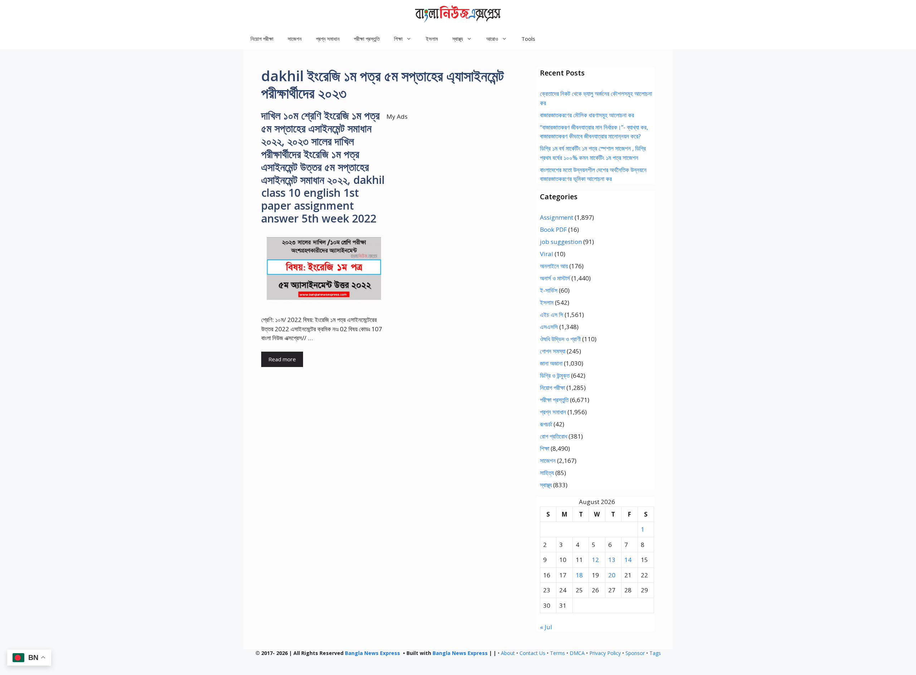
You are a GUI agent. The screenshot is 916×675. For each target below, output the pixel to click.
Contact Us (532, 653)
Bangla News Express (372, 653)
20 (611, 575)
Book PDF (553, 229)
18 (579, 575)
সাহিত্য (547, 473)
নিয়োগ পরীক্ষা (261, 38)
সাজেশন (295, 38)
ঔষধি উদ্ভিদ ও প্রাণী (560, 339)
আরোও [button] (492, 38)
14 (628, 560)
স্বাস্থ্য (546, 485)
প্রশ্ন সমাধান (328, 38)
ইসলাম (432, 38)
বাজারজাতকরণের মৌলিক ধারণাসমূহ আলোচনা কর (587, 115)
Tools (528, 38)
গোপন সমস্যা (552, 351)
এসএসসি (549, 327)
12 (595, 560)
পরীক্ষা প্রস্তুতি (367, 38)
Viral (546, 254)
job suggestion (561, 242)
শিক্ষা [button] (398, 38)
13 (611, 560)
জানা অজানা (551, 363)
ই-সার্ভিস (548, 290)
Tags (655, 653)
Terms (557, 653)
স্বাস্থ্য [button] (457, 38)
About (508, 653)
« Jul (546, 627)
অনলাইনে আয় (554, 266)
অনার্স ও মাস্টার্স (555, 278)
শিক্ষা (544, 448)
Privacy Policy (605, 653)
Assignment (556, 217)
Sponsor (635, 653)
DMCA (577, 653)
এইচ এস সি (551, 314)
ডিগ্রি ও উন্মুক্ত (555, 375)
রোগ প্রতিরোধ (553, 436)
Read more (282, 359)
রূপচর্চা (546, 424)
